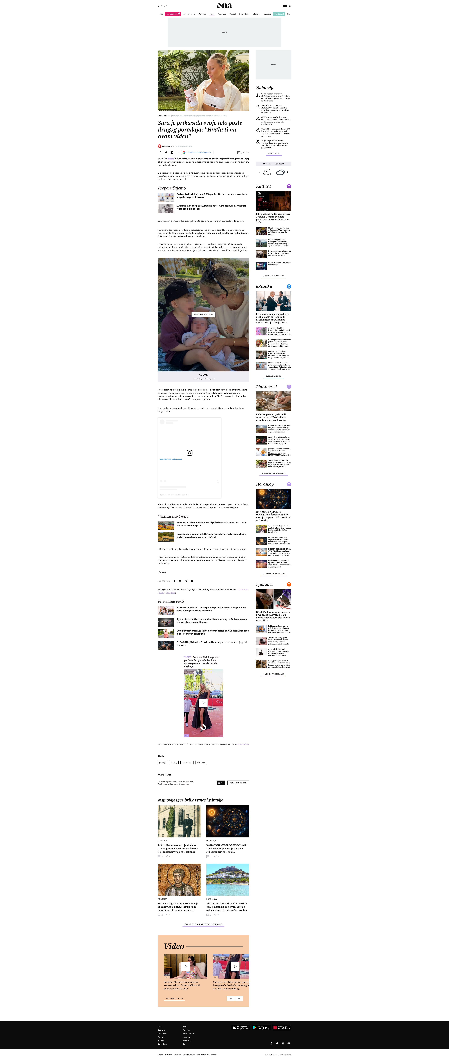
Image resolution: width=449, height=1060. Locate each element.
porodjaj (163, 762)
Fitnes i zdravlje (164, 116)
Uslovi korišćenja (242, 744)
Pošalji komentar (238, 783)
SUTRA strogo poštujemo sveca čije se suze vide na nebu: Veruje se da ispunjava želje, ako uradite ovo (273, 120)
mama (171, 158)
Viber (161, 592)
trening (174, 762)
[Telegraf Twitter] (277, 1043)
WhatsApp (242, 589)
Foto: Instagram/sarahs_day (167, 110)
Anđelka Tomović (168, 146)
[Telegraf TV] (288, 1043)
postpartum (187, 762)
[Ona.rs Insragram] (283, 1043)
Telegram (170, 592)
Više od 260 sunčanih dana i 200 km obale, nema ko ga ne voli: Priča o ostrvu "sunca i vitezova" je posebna (273, 132)
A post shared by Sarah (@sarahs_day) (174, 495)
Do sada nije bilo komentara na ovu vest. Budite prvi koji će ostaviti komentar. (175, 783)
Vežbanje (201, 762)
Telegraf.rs (164, 6)
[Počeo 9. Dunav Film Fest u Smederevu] (261, 266)
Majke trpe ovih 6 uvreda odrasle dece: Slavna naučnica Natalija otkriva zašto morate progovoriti (272, 144)
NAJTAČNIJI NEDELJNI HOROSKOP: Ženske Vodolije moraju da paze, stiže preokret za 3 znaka (272, 109)
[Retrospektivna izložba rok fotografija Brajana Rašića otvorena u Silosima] (261, 254)
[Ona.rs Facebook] (271, 1043)
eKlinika (264, 286)
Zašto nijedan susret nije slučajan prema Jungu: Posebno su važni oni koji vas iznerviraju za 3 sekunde (273, 97)
